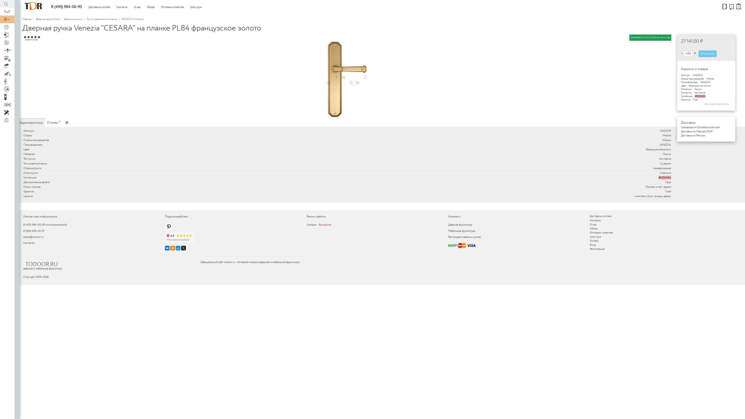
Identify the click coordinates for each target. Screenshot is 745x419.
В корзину (708, 53)
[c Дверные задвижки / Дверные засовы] (7, 105)
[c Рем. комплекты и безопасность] (7, 112)
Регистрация (597, 249)
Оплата (594, 241)
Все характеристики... (718, 104)
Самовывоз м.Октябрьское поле (700, 127)
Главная (27, 19)
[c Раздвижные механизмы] (7, 50)
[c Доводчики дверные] (7, 74)
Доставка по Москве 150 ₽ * (697, 131)
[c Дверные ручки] (7, 19)
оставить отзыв (31, 39)
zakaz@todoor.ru (33, 237)
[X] (183, 248)
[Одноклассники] (172, 248)
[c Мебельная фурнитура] (7, 12)
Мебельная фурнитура (461, 231)
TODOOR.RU (41, 264)
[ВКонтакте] (167, 248)
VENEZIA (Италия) (132, 19)
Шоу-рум (196, 7)
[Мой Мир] (178, 248)
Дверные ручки (73, 19)
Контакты (122, 7)
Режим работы (316, 216)
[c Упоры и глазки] (7, 58)
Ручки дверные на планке (102, 19)
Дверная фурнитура (48, 19)
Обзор (151, 7)
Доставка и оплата (99, 7)
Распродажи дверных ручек (464, 237)
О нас (137, 7)
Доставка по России (693, 136)
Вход (593, 245)
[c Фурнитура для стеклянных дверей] (7, 89)
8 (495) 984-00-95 (66, 7)
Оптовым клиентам (172, 7)
